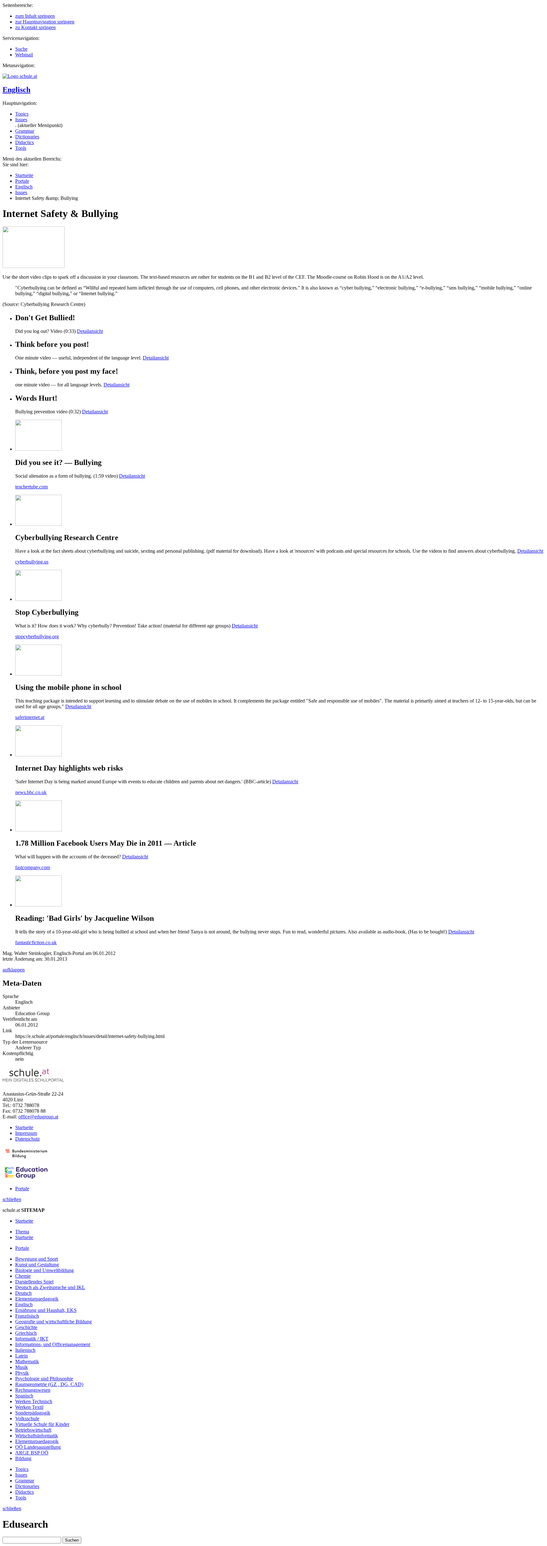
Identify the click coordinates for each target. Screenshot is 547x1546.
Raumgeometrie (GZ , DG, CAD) (49, 1384)
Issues (21, 119)
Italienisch (25, 1350)
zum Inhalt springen (35, 16)
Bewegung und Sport (36, 1259)
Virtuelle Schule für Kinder (42, 1424)
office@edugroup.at (38, 1116)
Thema (22, 1231)
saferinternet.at (29, 717)
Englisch (16, 90)
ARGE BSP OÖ (31, 1452)
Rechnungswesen (32, 1390)
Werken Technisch (33, 1401)
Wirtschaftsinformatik (36, 1435)
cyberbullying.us (31, 561)
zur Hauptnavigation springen (44, 21)
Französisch (27, 1316)
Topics (21, 114)
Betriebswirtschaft (33, 1430)
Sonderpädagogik (32, 1413)
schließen (12, 1199)
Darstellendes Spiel (34, 1281)
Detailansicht (90, 331)
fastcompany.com (32, 867)
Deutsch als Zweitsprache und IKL (50, 1287)
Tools (20, 148)
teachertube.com (31, 486)
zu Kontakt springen (35, 27)
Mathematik (27, 1361)
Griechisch (26, 1333)
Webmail (24, 54)
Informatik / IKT (31, 1338)
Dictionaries (27, 136)
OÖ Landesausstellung (38, 1447)
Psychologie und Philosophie (44, 1378)
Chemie (23, 1276)
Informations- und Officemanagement (52, 1344)
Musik (21, 1367)
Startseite (24, 175)
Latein (21, 1355)
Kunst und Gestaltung (37, 1264)
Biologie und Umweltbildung (44, 1270)
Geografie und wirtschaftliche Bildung (53, 1321)
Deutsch (23, 1293)
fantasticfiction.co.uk (36, 942)
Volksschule (27, 1418)
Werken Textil (29, 1407)
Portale (22, 181)
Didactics (24, 142)
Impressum (26, 1133)
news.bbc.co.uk (31, 792)
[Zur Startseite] (20, 76)
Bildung (23, 1458)
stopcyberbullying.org (37, 636)
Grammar (24, 131)
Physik (22, 1373)
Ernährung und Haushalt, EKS (46, 1310)
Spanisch (24, 1395)
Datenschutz (27, 1139)
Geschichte (26, 1327)
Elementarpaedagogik (37, 1298)
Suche (21, 49)
